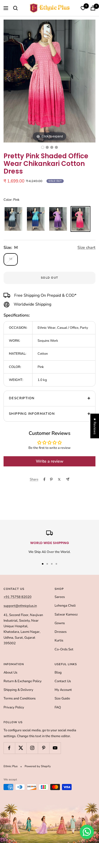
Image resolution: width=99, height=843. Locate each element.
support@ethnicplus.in (20, 606)
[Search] (15, 8)
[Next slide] (90, 79)
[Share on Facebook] (44, 479)
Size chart (86, 247)
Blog (58, 672)
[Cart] (92, 8)
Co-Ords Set (64, 649)
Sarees (60, 597)
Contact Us (63, 681)
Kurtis (59, 640)
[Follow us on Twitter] (20, 748)
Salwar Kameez (66, 614)
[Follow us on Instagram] (32, 748)
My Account (63, 690)
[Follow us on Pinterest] (43, 748)
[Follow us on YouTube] (55, 748)
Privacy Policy (14, 707)
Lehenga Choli (65, 605)
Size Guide (62, 698)
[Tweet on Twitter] (59, 479)
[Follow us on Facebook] (9, 748)
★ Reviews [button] (94, 426)
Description (22, 398)
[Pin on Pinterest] (51, 479)
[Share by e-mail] (67, 479)
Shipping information (32, 413)
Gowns (60, 623)
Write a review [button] (49, 461)
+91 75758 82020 (17, 597)
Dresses (61, 632)
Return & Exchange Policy (23, 681)
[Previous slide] (9, 79)
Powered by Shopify (38, 766)
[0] (83, 8)
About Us (10, 672)
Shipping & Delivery (18, 690)
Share (34, 479)
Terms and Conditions (20, 698)
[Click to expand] (49, 81)
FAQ (58, 707)
